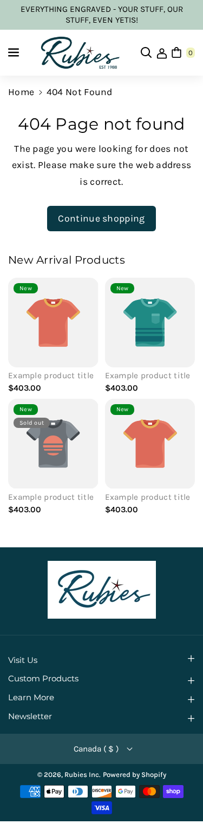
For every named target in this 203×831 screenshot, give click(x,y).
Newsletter (30, 716)
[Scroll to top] (179, 796)
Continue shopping (101, 218)
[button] (14, 52)
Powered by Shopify (134, 774)
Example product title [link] (51, 375)
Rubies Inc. (82, 774)
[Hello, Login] (161, 52)
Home (21, 91)
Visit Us (22, 660)
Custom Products (43, 678)
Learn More (31, 697)
